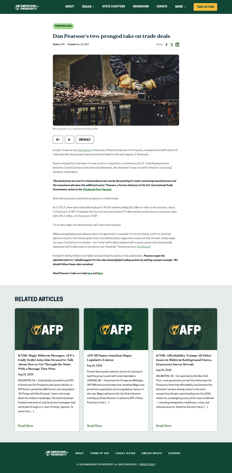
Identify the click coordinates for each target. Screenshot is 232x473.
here (89, 273)
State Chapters (113, 6)
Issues (87, 7)
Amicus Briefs (152, 453)
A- (69, 140)
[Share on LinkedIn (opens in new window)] (177, 45)
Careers (174, 453)
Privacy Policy (147, 465)
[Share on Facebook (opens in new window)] (166, 45)
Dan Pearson (85, 150)
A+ (58, 140)
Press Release (63, 26)
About (69, 6)
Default (85, 140)
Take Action (207, 8)
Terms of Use (99, 453)
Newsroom (141, 6)
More (179, 7)
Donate (162, 7)
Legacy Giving (125, 453)
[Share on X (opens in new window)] (172, 45)
